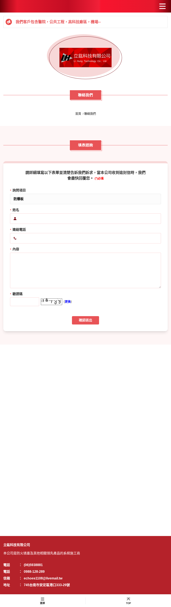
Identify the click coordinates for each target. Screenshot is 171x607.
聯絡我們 (90, 113)
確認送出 (85, 320)
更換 (68, 301)
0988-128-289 (34, 571)
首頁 (78, 113)
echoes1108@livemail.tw (43, 578)
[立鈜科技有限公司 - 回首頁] (85, 57)
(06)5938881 (33, 565)
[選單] (162, 6)
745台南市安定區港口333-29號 (47, 585)
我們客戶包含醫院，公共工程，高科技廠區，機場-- (58, 22)
